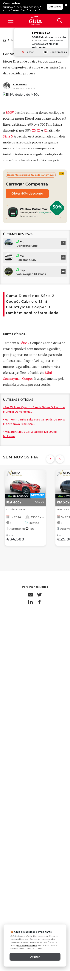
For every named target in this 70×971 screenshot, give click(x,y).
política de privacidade (26, 945)
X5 (33, 130)
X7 (45, 130)
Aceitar (35, 956)
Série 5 (8, 136)
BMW (10, 112)
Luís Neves (20, 84)
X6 (39, 130)
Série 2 (24, 343)
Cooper (27, 378)
